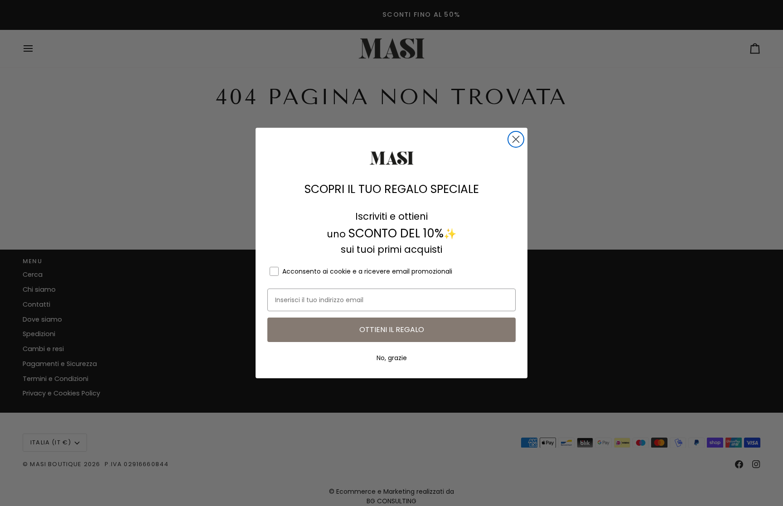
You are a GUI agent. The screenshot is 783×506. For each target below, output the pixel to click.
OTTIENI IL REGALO (391, 329)
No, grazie (392, 357)
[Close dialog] (516, 139)
